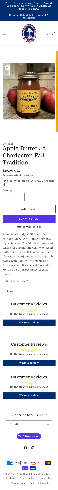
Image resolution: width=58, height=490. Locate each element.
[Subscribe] (48, 424)
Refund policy (27, 478)
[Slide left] (21, 138)
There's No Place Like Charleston (28, 474)
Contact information (40, 483)
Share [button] (9, 291)
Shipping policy (19, 483)
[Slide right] (36, 138)
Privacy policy (44, 478)
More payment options (29, 227)
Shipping (7, 175)
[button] (4, 33)
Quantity (7, 190)
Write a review (29, 322)
